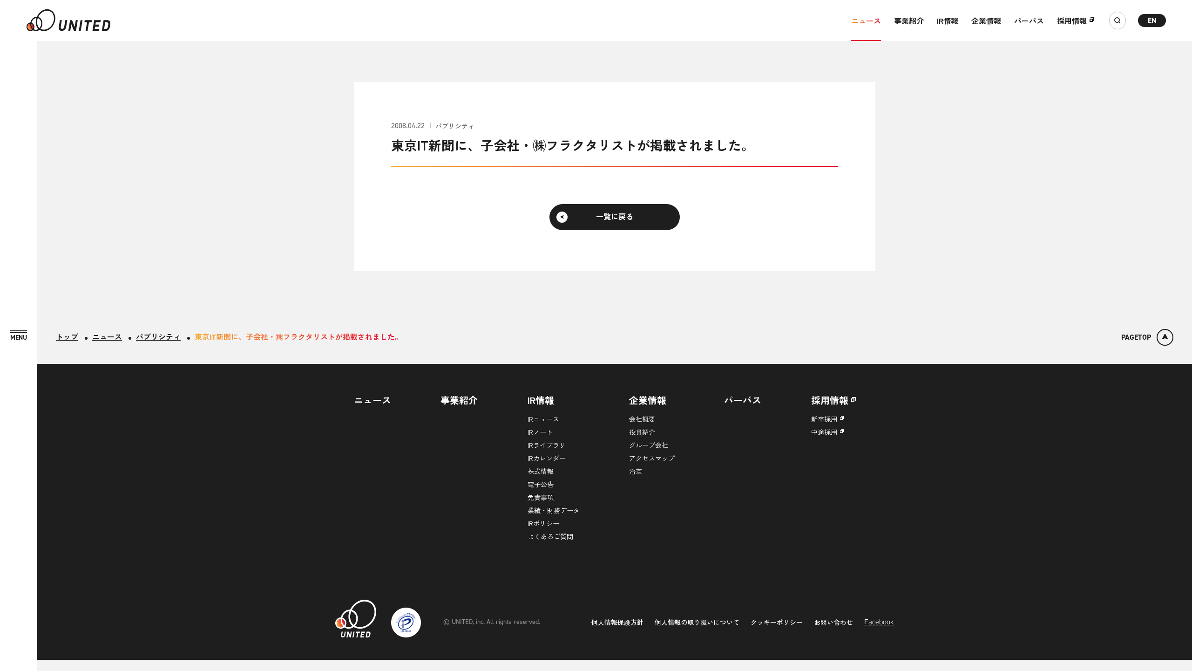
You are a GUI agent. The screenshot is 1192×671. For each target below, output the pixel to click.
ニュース (866, 20)
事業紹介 (909, 20)
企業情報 (986, 20)
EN (1152, 20)
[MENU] (19, 336)
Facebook (879, 622)
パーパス (1029, 20)
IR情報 (947, 20)
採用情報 (1072, 20)
